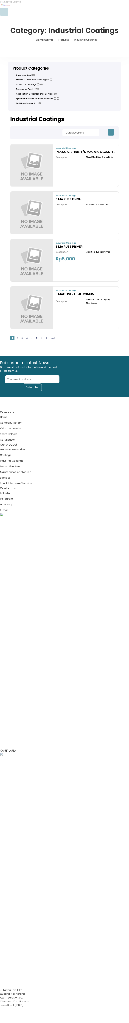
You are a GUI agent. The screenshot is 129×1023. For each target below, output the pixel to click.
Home (3, 417)
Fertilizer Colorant (25, 103)
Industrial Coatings (66, 148)
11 (36, 338)
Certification (7, 440)
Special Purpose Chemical (16, 483)
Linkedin (5, 493)
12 (41, 338)
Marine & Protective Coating (31, 80)
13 (46, 338)
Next (53, 338)
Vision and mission (11, 428)
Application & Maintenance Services (34, 94)
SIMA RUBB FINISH (68, 199)
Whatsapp (6, 504)
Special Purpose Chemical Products (34, 98)
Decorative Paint (24, 89)
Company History (11, 423)
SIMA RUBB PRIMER (69, 246)
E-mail (4, 510)
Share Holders (8, 434)
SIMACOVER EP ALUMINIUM (75, 294)
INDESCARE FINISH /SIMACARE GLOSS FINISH (86, 152)
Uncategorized (23, 75)
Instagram (6, 499)
